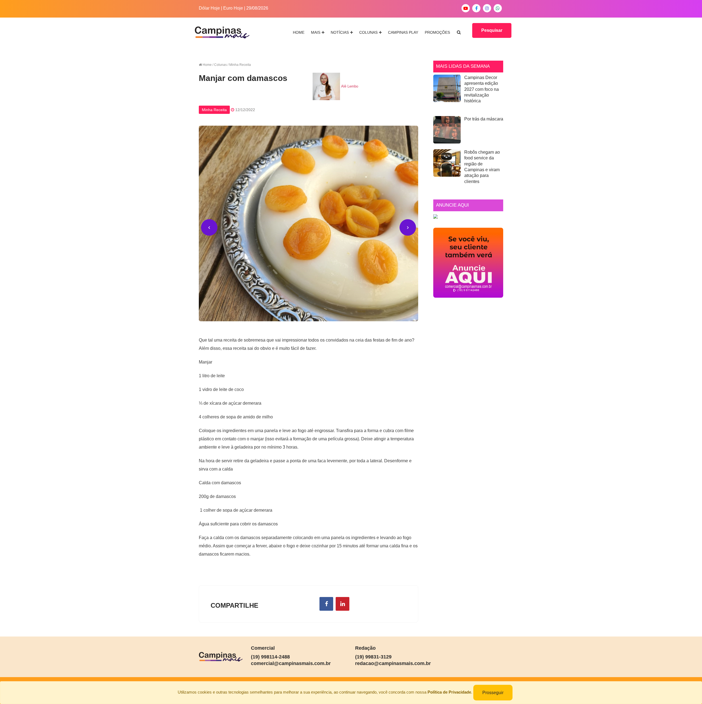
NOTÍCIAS (340, 32)
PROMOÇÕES (437, 32)
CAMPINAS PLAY (403, 32)
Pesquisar (491, 30)
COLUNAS (368, 32)
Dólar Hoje (209, 8)
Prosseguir (492, 692)
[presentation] (209, 227)
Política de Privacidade (449, 692)
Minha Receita (214, 110)
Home (207, 65)
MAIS (315, 32)
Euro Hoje (233, 8)
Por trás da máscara (483, 119)
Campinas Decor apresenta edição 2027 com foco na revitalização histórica (481, 89)
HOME (298, 32)
